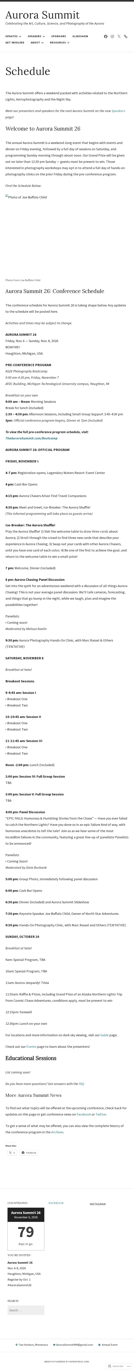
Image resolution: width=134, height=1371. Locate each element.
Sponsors (58, 36)
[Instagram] (112, 36)
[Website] (126, 36)
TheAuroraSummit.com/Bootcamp (31, 438)
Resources (58, 42)
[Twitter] (119, 36)
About (35, 42)
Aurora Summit (42, 14)
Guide (104, 1035)
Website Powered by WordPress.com (66, 1361)
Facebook (84, 1114)
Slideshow (80, 36)
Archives (57, 1132)
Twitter (100, 1114)
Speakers (34, 36)
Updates (11, 36)
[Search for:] (26, 1310)
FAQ (81, 1083)
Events (31, 1046)
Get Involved (14, 42)
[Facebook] (106, 36)
